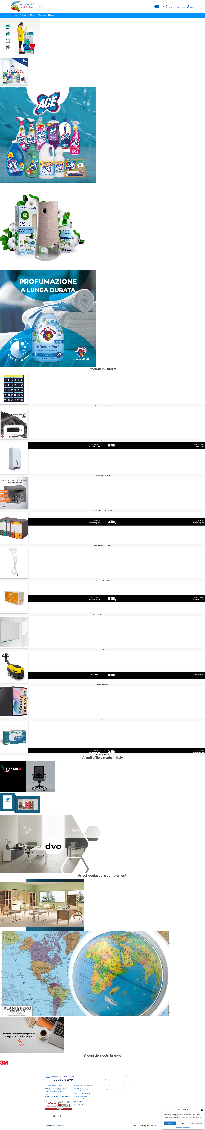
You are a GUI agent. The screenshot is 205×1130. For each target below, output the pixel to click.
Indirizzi (105, 1083)
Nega (183, 1123)
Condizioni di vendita (129, 1086)
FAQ (143, 1083)
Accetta (170, 1123)
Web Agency (48, 1125)
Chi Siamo (126, 1083)
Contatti (125, 1089)
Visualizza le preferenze (196, 1123)
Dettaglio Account (108, 1086)
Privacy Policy (186, 1127)
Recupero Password (109, 1089)
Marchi (125, 1080)
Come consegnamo (148, 1080)
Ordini (105, 1080)
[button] (202, 1110)
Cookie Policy (179, 1127)
